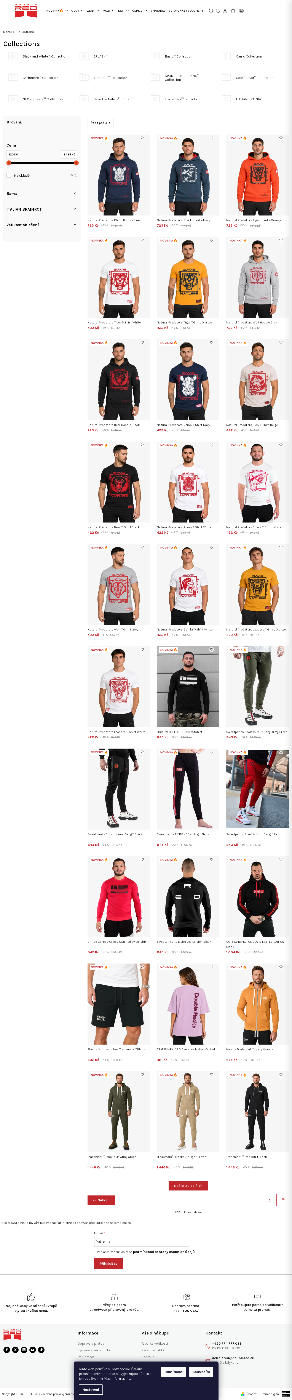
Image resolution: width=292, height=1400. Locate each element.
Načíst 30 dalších (188, 1186)
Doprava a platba (91, 1343)
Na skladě (45, 175)
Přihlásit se (109, 1263)
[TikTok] (41, 1350)
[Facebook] (6, 1350)
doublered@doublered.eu (233, 1358)
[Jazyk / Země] (240, 10)
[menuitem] (57, 11)
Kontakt (148, 1357)
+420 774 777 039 (226, 1343)
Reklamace (86, 1357)
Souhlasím (201, 1372)
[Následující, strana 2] (270, 1200)
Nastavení (91, 1389)
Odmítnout (173, 1372)
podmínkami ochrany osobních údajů (164, 1252)
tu (130, 1378)
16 (283, 1199)
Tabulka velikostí (155, 1343)
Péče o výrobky (153, 1350)
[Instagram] (24, 1350)
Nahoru (103, 1200)
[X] (15, 1350)
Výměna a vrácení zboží (96, 1350)
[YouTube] (32, 1350)
